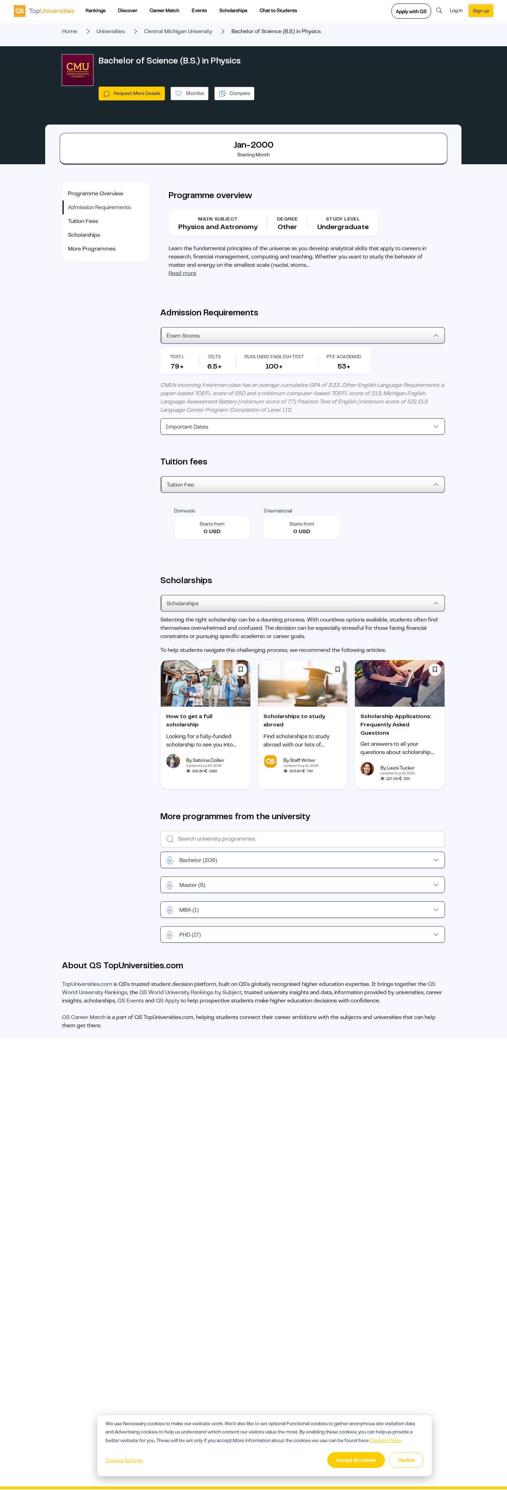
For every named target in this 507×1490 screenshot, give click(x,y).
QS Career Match (84, 1017)
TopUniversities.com (87, 984)
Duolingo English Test (274, 357)
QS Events (131, 1000)
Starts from (212, 524)
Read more (182, 273)
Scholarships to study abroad (294, 720)
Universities (111, 31)
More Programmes (92, 248)
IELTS (214, 357)
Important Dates (187, 426)
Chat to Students (278, 10)
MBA (189, 909)
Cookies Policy (385, 1440)
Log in (456, 10)
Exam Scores (183, 335)
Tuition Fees (83, 221)
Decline (406, 1460)
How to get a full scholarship (189, 720)
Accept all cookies (356, 1460)
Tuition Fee (180, 484)
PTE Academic (344, 357)
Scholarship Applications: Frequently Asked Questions (395, 724)
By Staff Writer (299, 760)
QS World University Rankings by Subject (190, 992)
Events (199, 10)
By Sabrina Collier (205, 760)
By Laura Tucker (397, 768)
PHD (190, 934)
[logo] (44, 10)
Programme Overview (95, 193)
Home (69, 31)
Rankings (96, 10)
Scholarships (233, 10)
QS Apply (167, 1000)
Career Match (164, 10)
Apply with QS (411, 11)
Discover (127, 10)
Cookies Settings (124, 1460)
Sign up (481, 11)
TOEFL (177, 357)
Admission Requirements (99, 207)
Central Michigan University (178, 31)
